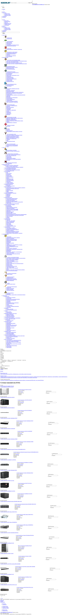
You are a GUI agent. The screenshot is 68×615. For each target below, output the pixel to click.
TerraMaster (21, 464)
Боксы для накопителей (27, 380)
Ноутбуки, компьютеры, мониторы (50, 376)
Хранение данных (3, 376)
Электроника (6, 25)
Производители (5, 610)
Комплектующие (7, 377)
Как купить (4, 12)
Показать (2, 368)
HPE (19, 516)
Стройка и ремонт (7, 24)
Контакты (4, 17)
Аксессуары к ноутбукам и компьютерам (19, 376)
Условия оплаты (7, 13)
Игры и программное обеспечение (31, 377)
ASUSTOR (22, 402)
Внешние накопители (19, 380)
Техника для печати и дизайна (31, 376)
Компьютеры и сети (7, 23)
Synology (20, 443)
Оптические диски (3, 380)
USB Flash (42, 380)
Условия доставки (7, 14)
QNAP (22, 391)
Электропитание (9, 376)
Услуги (3, 11)
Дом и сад (6, 22)
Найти (4, 33)
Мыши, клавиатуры (59, 376)
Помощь (1, 601)
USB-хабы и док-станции (35, 380)
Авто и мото (6, 20)
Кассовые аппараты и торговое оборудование (17, 377)
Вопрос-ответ (4, 609)
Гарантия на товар (7, 15)
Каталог (3, 9)
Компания (2, 600)
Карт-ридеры (14, 380)
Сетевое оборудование (40, 376)
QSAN (21, 412)
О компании (4, 16)
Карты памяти (9, 380)
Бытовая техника (7, 21)
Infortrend (17, 454)
